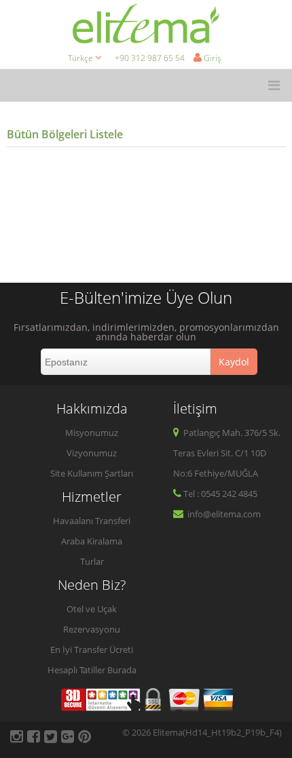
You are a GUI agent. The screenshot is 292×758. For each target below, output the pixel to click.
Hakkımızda (92, 408)
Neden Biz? (92, 585)
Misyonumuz (91, 432)
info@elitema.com (223, 514)
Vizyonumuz (92, 453)
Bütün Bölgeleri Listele (65, 134)
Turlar (92, 561)
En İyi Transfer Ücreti (91, 649)
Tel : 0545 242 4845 (220, 493)
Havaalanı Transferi (91, 521)
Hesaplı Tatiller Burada (92, 670)
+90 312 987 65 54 (150, 58)
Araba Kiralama (91, 541)
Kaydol (234, 361)
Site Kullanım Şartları (91, 473)
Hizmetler (92, 496)
